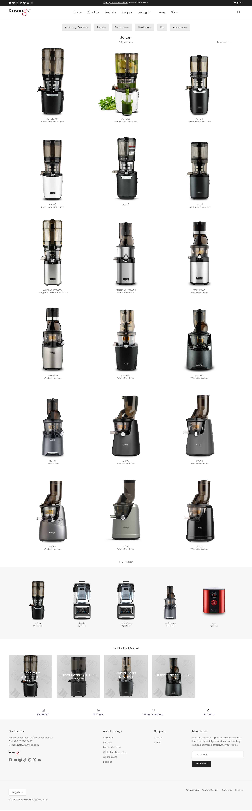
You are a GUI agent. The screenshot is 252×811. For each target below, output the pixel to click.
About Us (93, 12)
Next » (129, 561)
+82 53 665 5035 (43, 737)
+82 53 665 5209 (22, 737)
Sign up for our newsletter (115, 2)
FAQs (157, 742)
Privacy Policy (192, 790)
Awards (107, 742)
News (162, 12)
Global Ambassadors (115, 752)
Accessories (180, 27)
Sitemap (239, 790)
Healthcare (144, 27)
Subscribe (201, 763)
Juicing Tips (145, 12)
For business (122, 27)
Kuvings (24, 799)
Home (78, 12)
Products (110, 12)
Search (158, 737)
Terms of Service (210, 790)
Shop (174, 12)
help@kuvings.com (28, 745)
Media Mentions (112, 747)
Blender (101, 27)
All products (110, 757)
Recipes (127, 12)
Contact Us (227, 790)
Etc (162, 27)
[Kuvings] (20, 12)
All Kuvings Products (76, 27)
